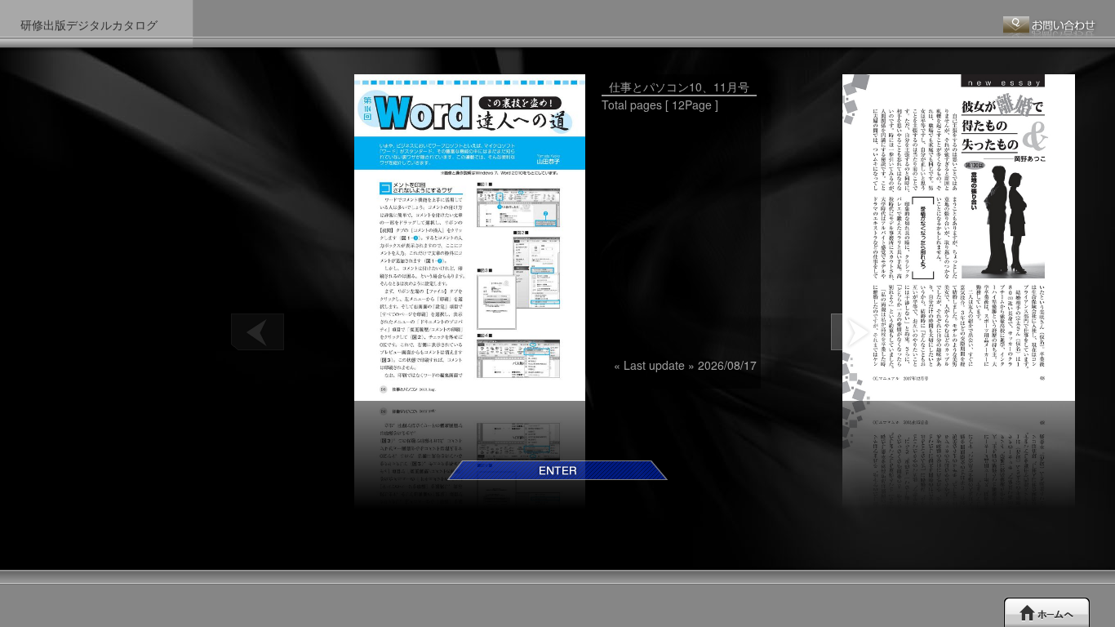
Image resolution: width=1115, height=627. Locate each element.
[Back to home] (1047, 612)
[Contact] (1051, 27)
